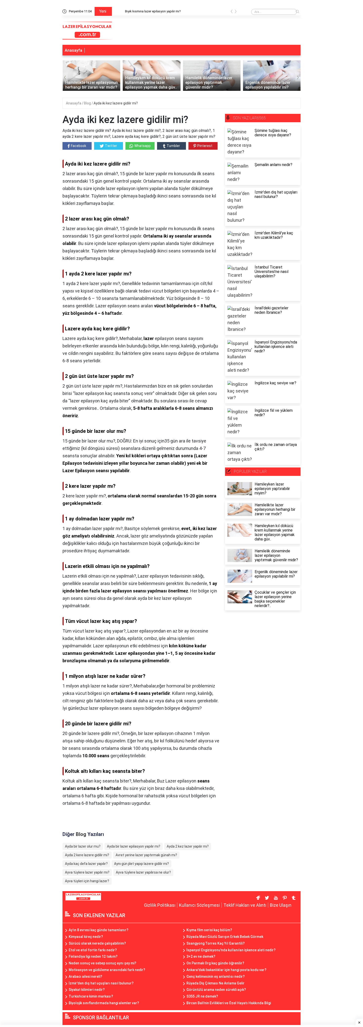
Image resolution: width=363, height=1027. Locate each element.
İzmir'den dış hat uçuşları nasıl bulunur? (101, 983)
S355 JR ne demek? (202, 996)
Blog (88, 103)
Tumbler (173, 146)
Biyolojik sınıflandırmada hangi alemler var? (104, 1003)
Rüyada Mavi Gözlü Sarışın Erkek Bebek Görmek (224, 937)
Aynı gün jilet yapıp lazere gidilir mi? (141, 864)
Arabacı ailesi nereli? (85, 976)
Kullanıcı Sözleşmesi (199, 905)
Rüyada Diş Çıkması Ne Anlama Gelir (215, 983)
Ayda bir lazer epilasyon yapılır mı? (133, 846)
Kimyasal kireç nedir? (86, 937)
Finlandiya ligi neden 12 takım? (93, 956)
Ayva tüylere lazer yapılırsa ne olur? (143, 872)
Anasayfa (73, 50)
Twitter (111, 146)
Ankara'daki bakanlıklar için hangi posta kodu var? (226, 970)
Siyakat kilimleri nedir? (87, 990)
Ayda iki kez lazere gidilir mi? (116, 103)
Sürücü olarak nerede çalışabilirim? (97, 943)
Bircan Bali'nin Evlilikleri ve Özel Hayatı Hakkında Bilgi (228, 1003)
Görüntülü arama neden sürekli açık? (216, 990)
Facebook (78, 146)
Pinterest (204, 146)
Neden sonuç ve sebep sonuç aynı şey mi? (102, 963)
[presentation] (232, 12)
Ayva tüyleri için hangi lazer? (87, 881)
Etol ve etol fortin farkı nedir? (93, 950)
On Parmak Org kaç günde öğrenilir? (215, 963)
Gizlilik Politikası (159, 905)
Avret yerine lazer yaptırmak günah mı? (146, 855)
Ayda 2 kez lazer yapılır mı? (188, 846)
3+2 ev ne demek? (200, 956)
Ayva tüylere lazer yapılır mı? (87, 872)
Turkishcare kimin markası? (91, 996)
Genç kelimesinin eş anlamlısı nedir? (215, 976)
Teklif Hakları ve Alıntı (244, 905)
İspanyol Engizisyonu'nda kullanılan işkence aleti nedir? (231, 950)
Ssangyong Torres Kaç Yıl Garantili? (215, 943)
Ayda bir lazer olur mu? (83, 846)
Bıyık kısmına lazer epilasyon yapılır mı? (143, 11)
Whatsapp (142, 146)
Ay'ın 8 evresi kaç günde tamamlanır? (98, 930)
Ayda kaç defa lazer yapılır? (86, 864)
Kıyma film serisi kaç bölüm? (209, 930)
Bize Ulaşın (280, 905)
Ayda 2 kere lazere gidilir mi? (87, 855)
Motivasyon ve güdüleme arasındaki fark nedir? (107, 970)
